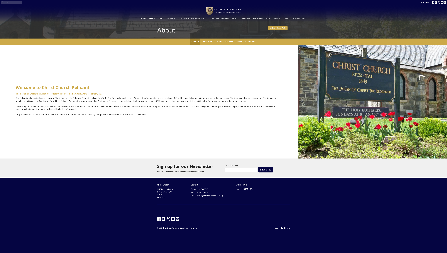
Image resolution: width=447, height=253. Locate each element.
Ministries (258, 18)
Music (235, 18)
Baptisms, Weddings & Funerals (193, 18)
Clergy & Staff (207, 41)
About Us (195, 41)
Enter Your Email (231, 165)
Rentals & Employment (295, 18)
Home (143, 18)
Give (268, 18)
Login (195, 228)
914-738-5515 (425, 2)
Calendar (245, 18)
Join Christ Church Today (277, 28)
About (152, 18)
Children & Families (220, 18)
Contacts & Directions (246, 41)
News (161, 18)
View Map (161, 197)
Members (277, 18)
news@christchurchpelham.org (210, 195)
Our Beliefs (229, 41)
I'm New (219, 41)
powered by (280, 230)
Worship (171, 18)
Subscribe (265, 169)
